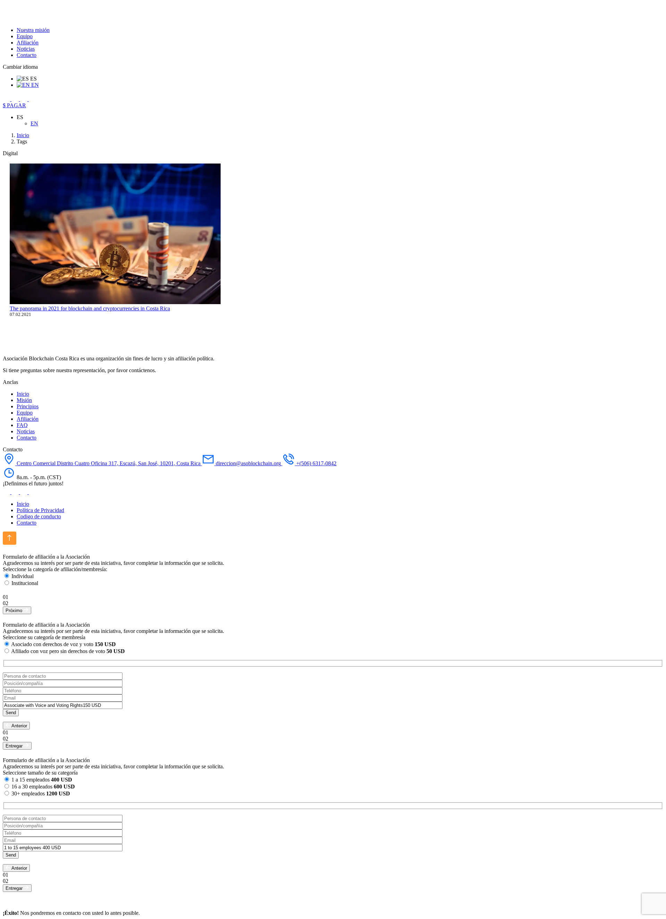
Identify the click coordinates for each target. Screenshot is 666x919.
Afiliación (28, 42)
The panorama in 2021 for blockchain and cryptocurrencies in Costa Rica (90, 308)
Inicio (23, 394)
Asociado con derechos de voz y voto (63, 644)
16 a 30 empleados (43, 786)
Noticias (26, 49)
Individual (22, 576)
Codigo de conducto (39, 516)
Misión (24, 400)
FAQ (22, 425)
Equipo (25, 36)
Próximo (15, 610)
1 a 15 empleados (41, 780)
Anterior (18, 725)
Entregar (15, 746)
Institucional (24, 583)
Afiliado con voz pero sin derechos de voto (68, 651)
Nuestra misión (33, 30)
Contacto (26, 55)
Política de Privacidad (40, 510)
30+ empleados (40, 793)
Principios (28, 406)
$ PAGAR (14, 105)
